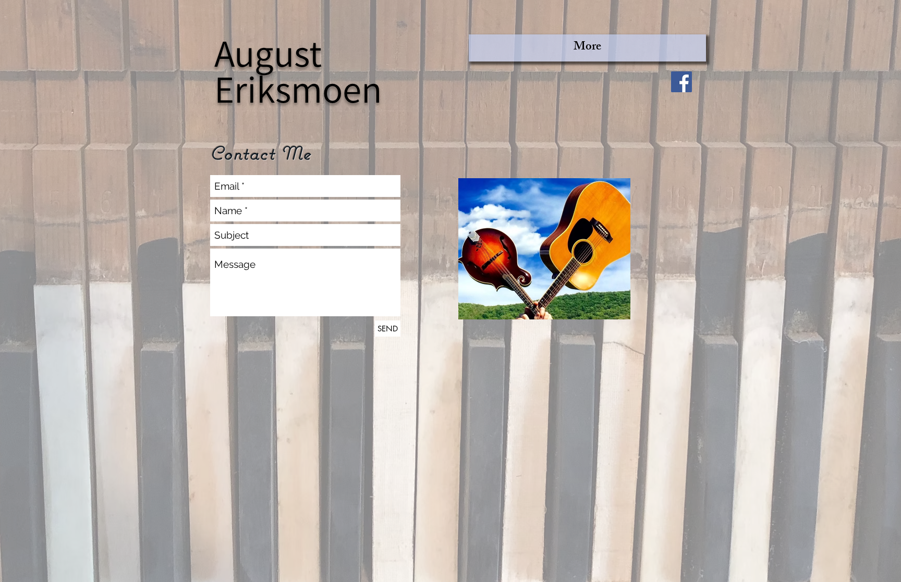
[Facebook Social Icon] (681, 81)
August (268, 53)
